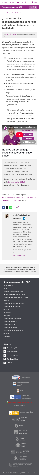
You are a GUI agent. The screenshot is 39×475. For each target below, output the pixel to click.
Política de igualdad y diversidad (14, 300)
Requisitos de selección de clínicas (15, 291)
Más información (19, 252)
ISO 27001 (7, 297)
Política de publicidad (10, 324)
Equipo (6, 285)
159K (21, 2)
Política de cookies (9, 321)
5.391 (13, 2)
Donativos (7, 333)
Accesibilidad (8, 309)
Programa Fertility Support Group (14, 288)
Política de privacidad (10, 318)
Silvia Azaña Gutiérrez (18, 13)
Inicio (3, 13)
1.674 (35, 2)
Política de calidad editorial (12, 315)
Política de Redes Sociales (12, 303)
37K (28, 2)
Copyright (7, 330)
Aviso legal (7, 312)
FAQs (8, 13)
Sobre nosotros (8, 282)
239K (5, 2)
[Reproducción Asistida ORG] (12, 7)
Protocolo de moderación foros (13, 327)
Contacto (6, 306)
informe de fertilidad (15, 179)
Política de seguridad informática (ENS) (16, 294)
